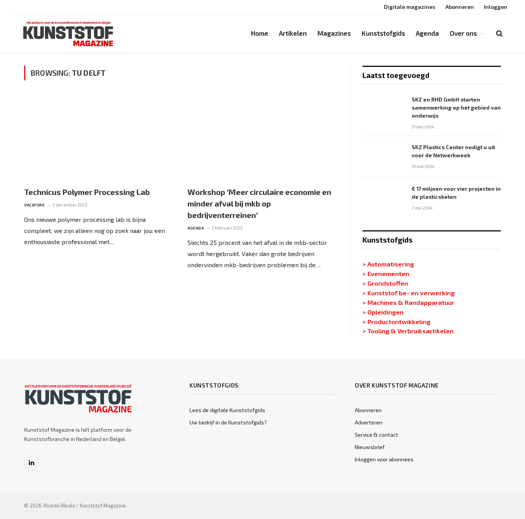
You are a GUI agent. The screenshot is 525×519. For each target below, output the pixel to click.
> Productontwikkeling (396, 321)
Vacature (34, 205)
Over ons (463, 33)
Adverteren (368, 422)
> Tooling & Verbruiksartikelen (408, 330)
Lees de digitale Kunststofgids (227, 410)
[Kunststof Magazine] (68, 33)
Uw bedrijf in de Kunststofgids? (228, 422)
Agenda (427, 33)
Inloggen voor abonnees (384, 459)
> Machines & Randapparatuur (408, 302)
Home (259, 33)
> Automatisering (388, 264)
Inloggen (495, 6)
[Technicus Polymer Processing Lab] (99, 138)
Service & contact (376, 434)
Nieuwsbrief (370, 447)
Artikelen (293, 33)
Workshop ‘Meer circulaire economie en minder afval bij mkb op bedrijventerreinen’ (259, 203)
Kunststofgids (383, 33)
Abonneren (459, 6)
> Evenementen (385, 273)
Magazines (334, 33)
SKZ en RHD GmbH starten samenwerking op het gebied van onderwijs (456, 107)
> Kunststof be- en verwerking (408, 292)
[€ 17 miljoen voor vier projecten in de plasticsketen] (383, 198)
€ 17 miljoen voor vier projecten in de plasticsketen (456, 192)
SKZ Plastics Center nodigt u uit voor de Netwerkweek (453, 151)
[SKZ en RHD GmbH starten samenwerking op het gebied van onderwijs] (383, 109)
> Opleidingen (383, 312)
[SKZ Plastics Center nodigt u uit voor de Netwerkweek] (383, 156)
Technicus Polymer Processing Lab (87, 191)
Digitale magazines (409, 6)
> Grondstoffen (385, 283)
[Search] (499, 33)
